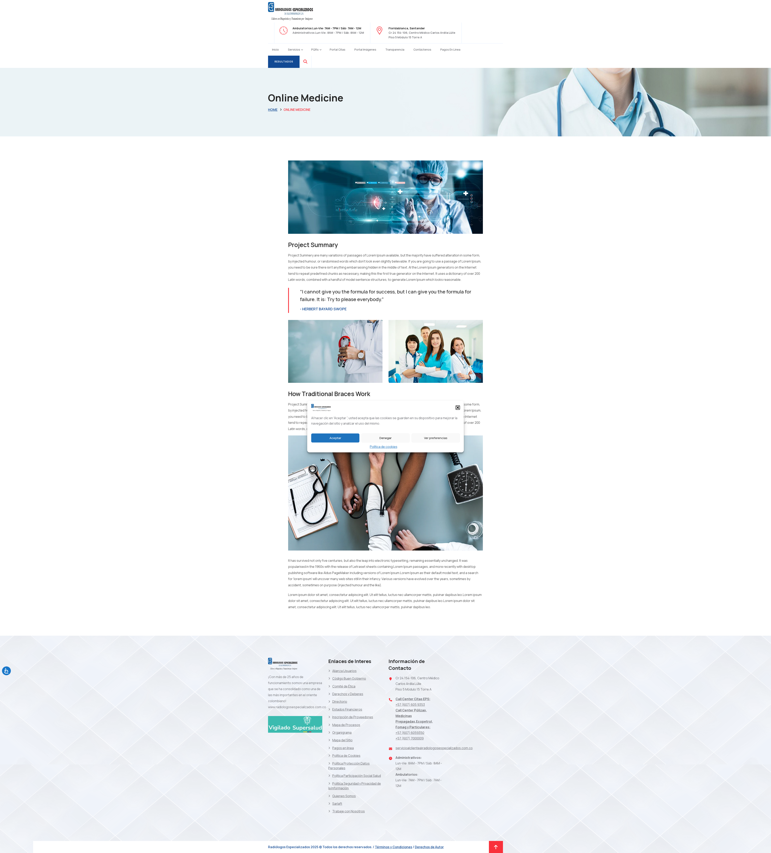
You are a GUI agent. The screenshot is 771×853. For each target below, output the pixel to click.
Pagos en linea (450, 49)
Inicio (275, 49)
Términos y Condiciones (393, 847)
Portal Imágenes (365, 49)
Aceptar (335, 438)
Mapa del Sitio (342, 740)
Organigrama (342, 732)
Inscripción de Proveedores (352, 717)
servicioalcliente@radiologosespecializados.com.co (434, 748)
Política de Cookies (346, 755)
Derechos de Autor (429, 847)
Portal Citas (337, 49)
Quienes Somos (344, 796)
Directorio (339, 701)
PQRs (315, 49)
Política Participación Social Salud (356, 775)
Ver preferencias (435, 438)
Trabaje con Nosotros (348, 811)
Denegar (385, 438)
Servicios (294, 49)
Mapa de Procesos (346, 725)
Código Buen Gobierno (349, 678)
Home (272, 109)
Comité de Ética (343, 686)
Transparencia (394, 49)
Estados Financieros (347, 709)
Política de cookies (383, 446)
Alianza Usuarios (344, 671)
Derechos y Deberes (347, 694)
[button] (458, 408)
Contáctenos (422, 49)
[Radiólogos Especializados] (291, 11)
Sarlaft (337, 803)
